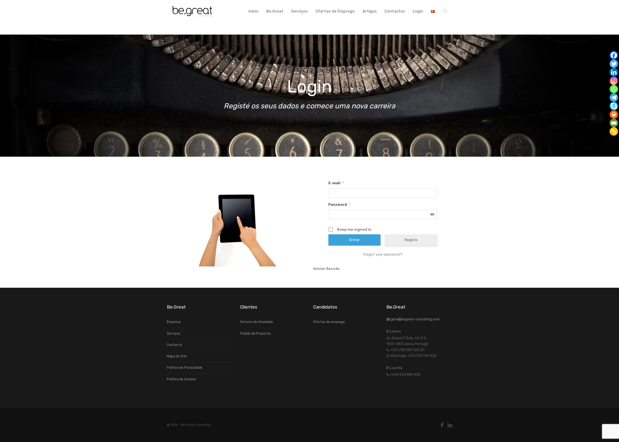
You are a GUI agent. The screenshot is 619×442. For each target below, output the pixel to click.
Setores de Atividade (256, 322)
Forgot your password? (382, 254)
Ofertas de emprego (329, 322)
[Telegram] (614, 97)
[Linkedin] (614, 72)
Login (418, 11)
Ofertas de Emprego (335, 11)
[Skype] (614, 106)
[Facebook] (614, 55)
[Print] (614, 114)
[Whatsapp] (614, 89)
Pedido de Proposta (255, 334)
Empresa (174, 322)
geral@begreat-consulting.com (415, 319)
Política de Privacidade (184, 368)
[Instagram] (614, 80)
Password (339, 204)
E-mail (336, 183)
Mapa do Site (177, 356)
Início (253, 11)
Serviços (299, 11)
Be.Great (274, 11)
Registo (411, 240)
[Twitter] (614, 63)
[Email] (614, 123)
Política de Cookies (181, 379)
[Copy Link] (614, 131)
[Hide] (617, 140)
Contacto (174, 345)
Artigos (369, 11)
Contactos (394, 11)
